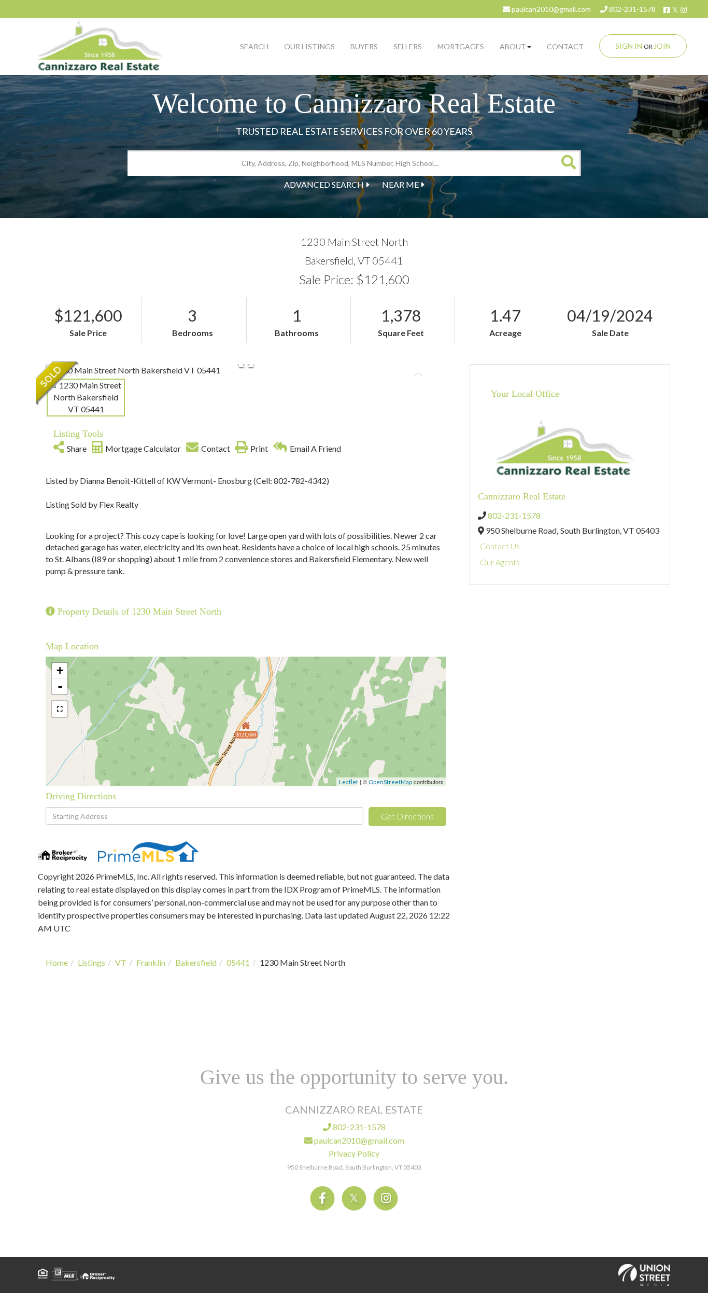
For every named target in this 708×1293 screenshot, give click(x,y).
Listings (91, 962)
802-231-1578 (631, 9)
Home (57, 962)
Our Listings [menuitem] (309, 46)
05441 (238, 962)
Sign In (628, 45)
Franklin (150, 962)
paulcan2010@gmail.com (550, 9)
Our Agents (500, 562)
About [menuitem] (513, 46)
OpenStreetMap (390, 781)
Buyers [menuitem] (364, 46)
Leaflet (348, 781)
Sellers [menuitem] (407, 46)
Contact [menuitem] (565, 46)
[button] (568, 163)
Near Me (400, 184)
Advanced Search (324, 184)
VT (120, 962)
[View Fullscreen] (59, 709)
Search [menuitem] (254, 46)
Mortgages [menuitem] (460, 46)
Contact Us (500, 546)
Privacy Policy (354, 1153)
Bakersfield (196, 962)
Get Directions (407, 816)
